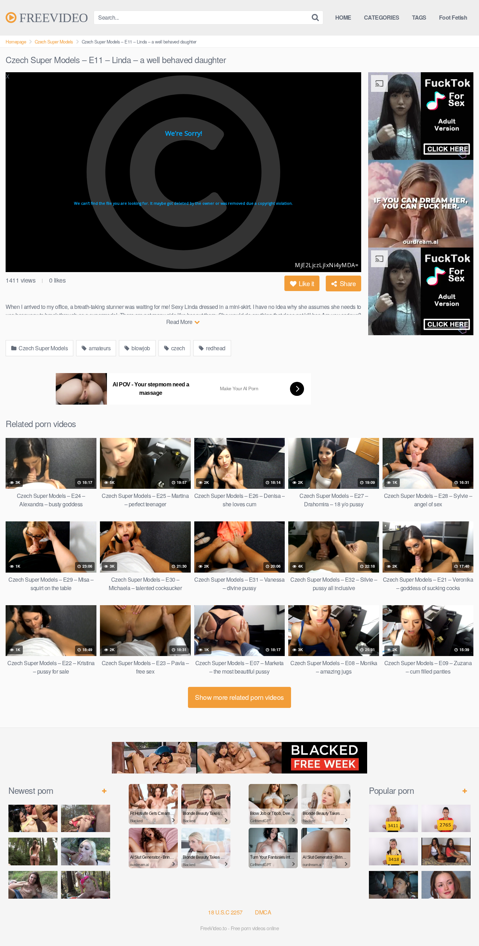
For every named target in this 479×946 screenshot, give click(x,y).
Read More (180, 322)
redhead (215, 348)
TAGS (419, 17)
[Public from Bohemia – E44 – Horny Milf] (85, 818)
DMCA (263, 912)
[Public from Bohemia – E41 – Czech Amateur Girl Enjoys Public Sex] (33, 885)
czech (177, 348)
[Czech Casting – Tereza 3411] (393, 818)
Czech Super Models (54, 41)
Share (347, 283)
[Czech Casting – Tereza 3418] (393, 851)
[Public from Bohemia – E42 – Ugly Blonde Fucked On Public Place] (85, 851)
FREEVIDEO (52, 17)
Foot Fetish (453, 17)
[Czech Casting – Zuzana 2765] (446, 818)
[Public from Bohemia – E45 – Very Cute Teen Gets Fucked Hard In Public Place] (33, 818)
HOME (343, 17)
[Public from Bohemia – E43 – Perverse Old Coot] (33, 851)
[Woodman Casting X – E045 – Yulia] (446, 885)
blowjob (140, 348)
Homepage (16, 41)
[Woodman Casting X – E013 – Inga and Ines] (446, 851)
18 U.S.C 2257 (225, 912)
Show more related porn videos (239, 697)
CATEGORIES (381, 17)
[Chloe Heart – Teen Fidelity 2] (393, 885)
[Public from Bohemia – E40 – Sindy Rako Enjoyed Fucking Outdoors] (85, 885)
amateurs (99, 348)
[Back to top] (459, 923)
